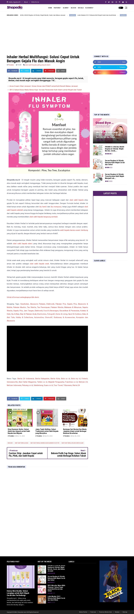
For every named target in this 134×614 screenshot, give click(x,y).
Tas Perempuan (43, 307)
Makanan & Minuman (72, 307)
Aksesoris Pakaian (37, 304)
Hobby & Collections (24, 317)
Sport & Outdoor (75, 314)
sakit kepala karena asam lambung (74, 230)
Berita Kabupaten (42, 378)
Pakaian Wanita (57, 307)
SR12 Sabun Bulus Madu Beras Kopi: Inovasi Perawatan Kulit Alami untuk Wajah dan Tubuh (46, 90)
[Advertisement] (67, 34)
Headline (54, 15)
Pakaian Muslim (19, 307)
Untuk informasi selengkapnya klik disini (23, 297)
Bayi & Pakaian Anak (28, 314)
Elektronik (50, 304)
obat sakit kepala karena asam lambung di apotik (44, 443)
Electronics (41, 314)
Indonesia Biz (12, 382)
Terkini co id (42, 382)
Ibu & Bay (15, 314)
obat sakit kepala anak (39, 264)
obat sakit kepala (77, 200)
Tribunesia (67, 385)
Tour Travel (58, 385)
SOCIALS (81, 8)
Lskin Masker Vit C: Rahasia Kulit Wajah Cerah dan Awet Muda (78, 15)
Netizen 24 (83, 382)
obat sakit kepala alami (22, 243)
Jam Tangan (29, 311)
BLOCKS (73, 8)
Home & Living (61, 314)
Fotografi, (51, 314)
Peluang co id (27, 385)
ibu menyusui (56, 207)
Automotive (39, 317)
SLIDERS (65, 8)
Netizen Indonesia (14, 385)
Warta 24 (76, 385)
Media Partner (83, 612)
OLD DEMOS (89, 8)
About (26, 2)
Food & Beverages (51, 311)
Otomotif (48, 317)
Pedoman (93, 612)
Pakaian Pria (61, 304)
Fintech (85, 378)
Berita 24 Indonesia (25, 378)
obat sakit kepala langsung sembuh (43, 217)
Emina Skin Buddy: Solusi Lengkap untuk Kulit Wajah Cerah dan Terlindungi (18, 593)
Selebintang (38, 385)
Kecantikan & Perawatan (69, 311)
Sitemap (124, 612)
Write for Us (35, 2)
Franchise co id (71, 382)
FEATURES (57, 8)
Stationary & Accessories (64, 317)
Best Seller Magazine (27, 382)
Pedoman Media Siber (105, 612)
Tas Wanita (31, 307)
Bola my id (76, 378)
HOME (50, 8)
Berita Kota (55, 378)
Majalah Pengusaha (56, 382)
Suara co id (48, 385)
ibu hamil (43, 207)
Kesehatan (25, 304)
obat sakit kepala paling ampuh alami (37, 65)
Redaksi (117, 612)
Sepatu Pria (72, 304)
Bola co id (65, 378)
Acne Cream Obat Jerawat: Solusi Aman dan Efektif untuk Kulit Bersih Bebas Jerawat (44, 86)
